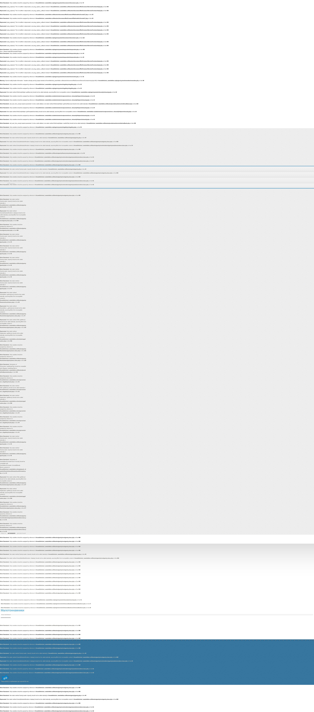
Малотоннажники (12, 610)
